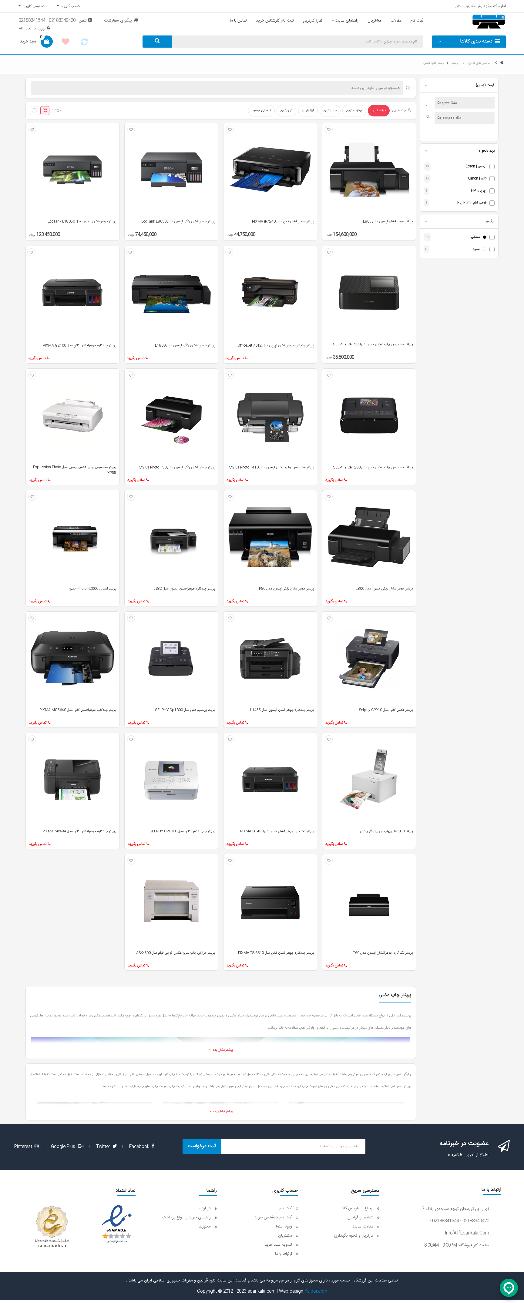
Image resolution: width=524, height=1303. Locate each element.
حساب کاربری (69, 6)
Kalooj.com (315, 1291)
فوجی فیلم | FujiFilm (471, 203)
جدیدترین (330, 110)
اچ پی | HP (478, 190)
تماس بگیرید (235, 358)
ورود (40, 28)
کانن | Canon (477, 178)
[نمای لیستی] (34, 110)
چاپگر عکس (403, 1074)
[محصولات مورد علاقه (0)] (65, 43)
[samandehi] (52, 1226)
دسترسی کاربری (33, 6)
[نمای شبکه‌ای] (44, 110)
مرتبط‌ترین (379, 110)
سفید (476, 249)
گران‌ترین (286, 110)
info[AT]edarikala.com (467, 1233)
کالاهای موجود (261, 110)
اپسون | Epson (475, 166)
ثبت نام (24, 28)
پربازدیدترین (354, 110)
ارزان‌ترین (308, 110)
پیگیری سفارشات (118, 20)
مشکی (475, 237)
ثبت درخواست (202, 1146)
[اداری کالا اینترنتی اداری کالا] (501, 63)
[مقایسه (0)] (84, 43)
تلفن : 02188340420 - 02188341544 (52, 20)
